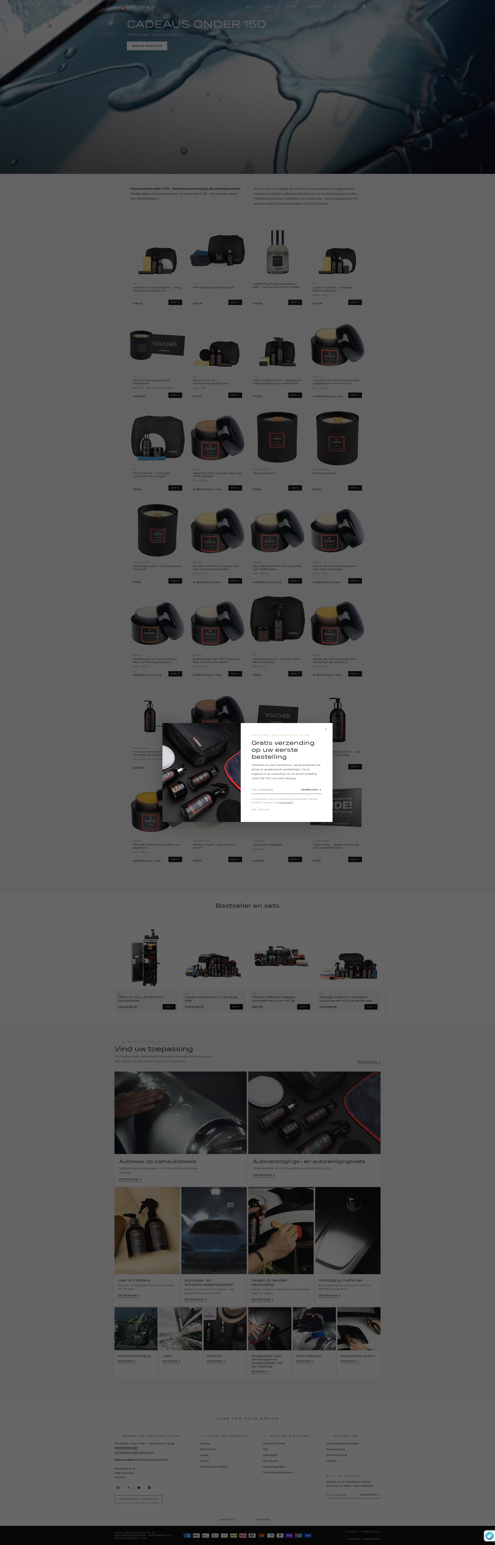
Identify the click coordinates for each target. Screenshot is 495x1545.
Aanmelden (309, 789)
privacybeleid (286, 802)
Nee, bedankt (261, 809)
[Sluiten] (326, 729)
